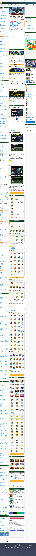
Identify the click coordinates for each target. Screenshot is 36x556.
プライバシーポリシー (24, 545)
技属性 (4, 399)
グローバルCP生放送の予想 (3, 18)
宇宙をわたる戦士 (6, 350)
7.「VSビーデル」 (1, 198)
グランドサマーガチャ (2, 84)
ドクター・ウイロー (18, 60)
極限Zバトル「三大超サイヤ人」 (3, 41)
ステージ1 (1, 145)
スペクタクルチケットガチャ (3, 118)
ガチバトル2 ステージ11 (3, 57)
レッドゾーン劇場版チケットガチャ (4, 127)
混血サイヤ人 (6, 316)
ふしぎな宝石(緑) (2, 77)
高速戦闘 (6, 361)
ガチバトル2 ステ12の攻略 (29, 21)
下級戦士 (1, 413)
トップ (2, 545)
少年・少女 (1, 335)
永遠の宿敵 (6, 360)
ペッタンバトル (6, 285)
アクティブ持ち (6, 395)
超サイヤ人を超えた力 (2, 366)
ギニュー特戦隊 (6, 414)
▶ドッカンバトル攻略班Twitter (17, 478)
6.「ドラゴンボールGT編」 (6, 247)
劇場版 (5, 177)
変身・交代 (1, 396)
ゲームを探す (5, 547)
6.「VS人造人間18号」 (6, 196)
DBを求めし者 (6, 413)
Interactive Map (19, 546)
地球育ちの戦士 (6, 457)
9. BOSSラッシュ (2, 227)
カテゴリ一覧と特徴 (2, 502)
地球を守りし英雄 (2, 374)
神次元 (1, 315)
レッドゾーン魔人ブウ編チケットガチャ (4, 91)
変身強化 (1, 329)
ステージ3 (1, 146)
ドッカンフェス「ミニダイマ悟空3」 (4, 112)
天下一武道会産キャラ (2, 525)
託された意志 (1, 362)
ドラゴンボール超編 (2, 186)
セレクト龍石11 (16, 24)
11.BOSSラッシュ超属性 (2, 219)
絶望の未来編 (1, 174)
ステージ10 (6, 150)
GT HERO (6, 356)
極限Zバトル (1, 278)
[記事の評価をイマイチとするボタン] (13, 485)
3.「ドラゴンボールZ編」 (2, 245)
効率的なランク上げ (2, 482)
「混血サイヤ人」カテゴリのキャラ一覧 (15, 371)
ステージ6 (6, 207)
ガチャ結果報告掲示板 (28, 35)
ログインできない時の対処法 (3, 507)
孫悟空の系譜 (1, 312)
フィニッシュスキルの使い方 (3, 489)
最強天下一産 (1, 302)
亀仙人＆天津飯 (15, 262)
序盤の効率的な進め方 (2, 472)
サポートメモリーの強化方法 (3, 492)
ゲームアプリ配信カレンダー (18, 547)
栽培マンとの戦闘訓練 (6, 289)
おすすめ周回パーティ (13, 36)
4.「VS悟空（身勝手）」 (6, 164)
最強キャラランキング (29, 18)
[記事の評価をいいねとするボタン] (17, 485)
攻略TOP (2, 4)
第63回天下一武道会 (2, 44)
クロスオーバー (2, 439)
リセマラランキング (2, 469)
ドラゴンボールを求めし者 (2, 332)
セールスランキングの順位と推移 (4, 11)
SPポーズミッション (1, 259)
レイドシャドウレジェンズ (16, 494)
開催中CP (34, 4)
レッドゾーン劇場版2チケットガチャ (4, 93)
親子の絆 (1, 457)
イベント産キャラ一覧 (13, 101)
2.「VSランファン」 (6, 192)
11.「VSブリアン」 (2, 201)
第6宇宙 (1, 324)
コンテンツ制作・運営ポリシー (15, 545)
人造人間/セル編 (2, 423)
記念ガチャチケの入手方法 (13, 26)
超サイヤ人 (1, 317)
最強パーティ (12, 4)
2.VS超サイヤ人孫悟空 (6, 162)
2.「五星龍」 (6, 222)
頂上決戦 (1, 277)
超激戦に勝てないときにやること (4, 475)
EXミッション (1, 45)
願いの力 (1, 370)
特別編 (5, 272)
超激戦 (1, 272)
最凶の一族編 (6, 176)
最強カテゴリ (6, 297)
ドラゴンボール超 (2, 268)
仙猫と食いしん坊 (2, 51)
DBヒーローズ (6, 341)
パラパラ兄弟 (11, 368)
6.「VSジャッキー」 (6, 166)
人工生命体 (6, 332)
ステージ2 (6, 145)
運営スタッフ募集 (9, 545)
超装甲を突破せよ (2, 291)
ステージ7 (1, 208)
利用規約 (20, 545)
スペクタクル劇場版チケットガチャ (4, 115)
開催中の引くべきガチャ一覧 (3, 103)
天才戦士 (6, 443)
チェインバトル (6, 284)
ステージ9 (1, 150)
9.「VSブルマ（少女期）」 (1, 199)
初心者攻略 (27, 4)
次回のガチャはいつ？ (2, 12)
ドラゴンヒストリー (6, 280)
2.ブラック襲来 (6, 211)
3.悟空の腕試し (2, 212)
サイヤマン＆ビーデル (11, 339)
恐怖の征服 (6, 328)
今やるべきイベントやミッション (4, 22)
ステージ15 (1, 239)
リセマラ (23, 4)
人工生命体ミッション (6, 259)
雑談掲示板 (27, 38)
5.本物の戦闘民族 (2, 214)
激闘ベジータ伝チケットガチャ (3, 99)
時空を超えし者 (6, 329)
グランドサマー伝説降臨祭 (3, 109)
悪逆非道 (6, 340)
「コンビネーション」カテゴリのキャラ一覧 (15, 310)
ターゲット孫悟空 (2, 337)
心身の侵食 (6, 351)
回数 (5, 273)
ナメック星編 (1, 403)
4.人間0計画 (6, 212)
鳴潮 (13, 505)
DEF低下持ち (6, 390)
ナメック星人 (6, 419)
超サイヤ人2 (6, 317)
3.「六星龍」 (1, 223)
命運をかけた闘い (2, 364)
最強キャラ (9, 4)
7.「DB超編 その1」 (2, 249)
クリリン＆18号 (15, 331)
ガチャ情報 (16, 4)
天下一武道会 (1, 284)
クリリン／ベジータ (15, 265)
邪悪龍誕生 (1, 289)
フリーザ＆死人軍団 (18, 339)
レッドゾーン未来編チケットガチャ (4, 123)
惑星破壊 (1, 355)
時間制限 (1, 448)
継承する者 (1, 462)
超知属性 (1, 307)
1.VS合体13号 (1, 162)
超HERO (1, 458)
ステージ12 (6, 151)
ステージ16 (6, 239)
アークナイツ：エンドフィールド (17, 490)
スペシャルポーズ (6, 343)
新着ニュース (30, 547)
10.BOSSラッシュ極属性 (6, 217)
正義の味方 (6, 355)
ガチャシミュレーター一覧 (3, 135)
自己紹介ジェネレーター (3, 530)
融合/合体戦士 (6, 364)
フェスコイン (1, 70)
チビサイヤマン (22, 320)
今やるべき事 (30, 4)
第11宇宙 (6, 324)
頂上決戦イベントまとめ (17, 64)
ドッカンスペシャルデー (3, 21)
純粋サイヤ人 (1, 316)
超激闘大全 (11, 25)
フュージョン (6, 311)
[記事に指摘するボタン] (21, 485)
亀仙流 (1, 442)
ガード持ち (1, 394)
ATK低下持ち (1, 390)
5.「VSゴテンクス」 (2, 166)
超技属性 (1, 306)
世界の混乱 (6, 362)
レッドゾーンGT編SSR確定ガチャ (4, 126)
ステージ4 (6, 146)
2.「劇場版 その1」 (6, 243)
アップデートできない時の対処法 (4, 508)
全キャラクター (2, 385)
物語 (0, 271)
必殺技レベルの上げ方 (13, 129)
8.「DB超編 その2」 (6, 249)
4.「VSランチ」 (6, 194)
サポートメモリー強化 (6, 291)
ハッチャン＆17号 (18, 342)
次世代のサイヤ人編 (2, 189)
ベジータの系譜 (6, 312)
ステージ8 (6, 234)
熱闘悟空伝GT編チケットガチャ (3, 132)
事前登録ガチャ (12, 547)
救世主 (1, 436)
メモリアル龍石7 (12, 24)
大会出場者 (6, 370)
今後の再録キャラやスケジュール (4, 141)
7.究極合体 (1, 215)
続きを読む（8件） (17, 530)
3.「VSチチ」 (1, 194)
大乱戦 (14, 25)
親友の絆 (1, 361)
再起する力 (6, 442)
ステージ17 (1, 240)
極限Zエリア (6, 277)
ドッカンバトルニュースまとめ (3, 15)
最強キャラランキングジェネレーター (4, 528)
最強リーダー (1, 297)
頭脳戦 (5, 436)
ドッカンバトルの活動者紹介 (3, 378)
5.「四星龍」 (1, 224)
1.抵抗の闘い (1, 211)
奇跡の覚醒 (1, 443)
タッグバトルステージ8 (2, 38)
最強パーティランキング (3, 34)
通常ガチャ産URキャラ (2, 521)
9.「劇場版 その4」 (2, 251)
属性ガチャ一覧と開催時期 (3, 138)
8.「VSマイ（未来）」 (6, 198)
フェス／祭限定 (6, 298)
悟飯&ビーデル (22, 327)
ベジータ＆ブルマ (17, 288)
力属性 (1, 400)
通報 (24, 520)
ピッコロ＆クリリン (22, 335)
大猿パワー (1, 348)
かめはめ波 (6, 423)
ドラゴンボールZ (6, 268)
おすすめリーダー (13, 35)
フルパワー (1, 341)
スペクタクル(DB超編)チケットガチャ (4, 89)
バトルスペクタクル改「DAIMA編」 (3, 56)
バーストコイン (2, 76)
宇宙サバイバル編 (6, 186)
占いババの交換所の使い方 (3, 479)
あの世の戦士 (6, 426)
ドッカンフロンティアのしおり (3, 67)
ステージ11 (1, 151)
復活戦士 (6, 315)
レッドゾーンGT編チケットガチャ (4, 96)
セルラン (20, 4)
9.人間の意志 (1, 217)
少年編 (5, 180)
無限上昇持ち (6, 389)
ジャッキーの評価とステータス (14, 248)
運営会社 (5, 545)
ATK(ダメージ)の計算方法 (3, 511)
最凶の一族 (1, 328)
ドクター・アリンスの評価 (29, 22)
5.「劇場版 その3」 (2, 247)
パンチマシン (1, 285)
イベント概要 (12, 32)
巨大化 (5, 410)
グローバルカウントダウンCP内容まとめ (15, 23)
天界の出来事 (6, 447)
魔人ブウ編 (6, 403)
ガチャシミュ (18, 26)
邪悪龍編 (6, 348)
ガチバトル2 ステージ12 (3, 48)
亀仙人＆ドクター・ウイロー (11, 361)
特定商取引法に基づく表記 (30, 545)
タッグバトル (16, 25)
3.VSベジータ (1, 164)
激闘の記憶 (1, 66)
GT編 (1, 177)
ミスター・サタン (11, 258)
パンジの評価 (28, 25)
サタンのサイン (17, 420)
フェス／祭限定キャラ (2, 518)
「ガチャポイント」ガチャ (3, 87)
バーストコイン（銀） (12, 427)
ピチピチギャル (2, 344)
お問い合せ (16, 546)
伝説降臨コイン (2, 73)
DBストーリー (6, 271)
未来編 (5, 321)
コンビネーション (6, 335)
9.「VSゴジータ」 (1, 170)
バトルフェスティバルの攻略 (30, 28)
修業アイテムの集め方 (2, 485)
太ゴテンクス (14, 288)
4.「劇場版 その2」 (6, 245)
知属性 (6, 399)
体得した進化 (6, 448)
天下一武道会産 (2, 389)
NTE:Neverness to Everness (16, 501)
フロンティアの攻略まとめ (29, 31)
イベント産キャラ (2, 522)
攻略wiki (9, 547)
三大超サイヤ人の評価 (2, 25)
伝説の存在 (1, 360)
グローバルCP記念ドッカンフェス (4, 106)
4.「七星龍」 (6, 223)
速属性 (1, 399)
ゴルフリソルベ (11, 327)
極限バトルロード (2, 280)
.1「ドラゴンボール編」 (2, 243)
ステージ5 (1, 207)
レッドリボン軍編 (6, 174)
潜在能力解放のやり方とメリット (14, 130)
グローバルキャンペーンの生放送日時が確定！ (15, 22)
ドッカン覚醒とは (2, 499)
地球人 (1, 340)
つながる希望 (1, 351)
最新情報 (5, 4)
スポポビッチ (20, 356)
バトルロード (6, 278)
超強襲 (1, 273)
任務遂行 (6, 374)
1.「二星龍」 (1, 222)
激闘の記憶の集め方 (2, 486)
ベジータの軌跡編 (2, 180)
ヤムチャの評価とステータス (14, 247)
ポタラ (1, 311)
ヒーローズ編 (1, 176)
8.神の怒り (6, 215)
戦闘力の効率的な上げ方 (3, 514)
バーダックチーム (6, 337)
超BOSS (1, 371)
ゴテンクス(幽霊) (11, 335)
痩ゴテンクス (11, 288)
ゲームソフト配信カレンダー (25, 547)
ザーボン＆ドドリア (15, 327)
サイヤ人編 (6, 366)
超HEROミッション (2, 261)
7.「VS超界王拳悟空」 (2, 168)
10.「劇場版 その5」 (6, 251)
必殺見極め (6, 394)
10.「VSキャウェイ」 (6, 199)
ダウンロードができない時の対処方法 (4, 505)
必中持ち (1, 395)
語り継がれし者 (2, 356)
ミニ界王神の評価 (2, 28)
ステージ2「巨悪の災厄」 (2, 265)
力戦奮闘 (6, 344)
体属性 (4, 400)
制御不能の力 (6, 371)
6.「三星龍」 (6, 224)
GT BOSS (1, 447)
